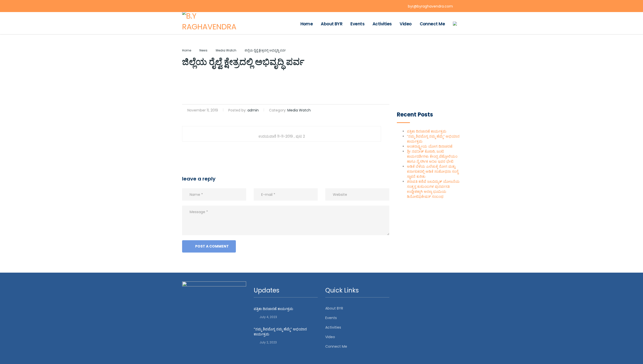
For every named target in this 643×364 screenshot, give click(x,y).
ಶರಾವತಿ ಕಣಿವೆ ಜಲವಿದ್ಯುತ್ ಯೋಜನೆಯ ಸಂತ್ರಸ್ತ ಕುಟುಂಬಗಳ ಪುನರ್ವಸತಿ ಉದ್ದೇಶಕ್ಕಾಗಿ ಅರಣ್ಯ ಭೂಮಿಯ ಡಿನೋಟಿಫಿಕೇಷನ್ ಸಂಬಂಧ (433, 189)
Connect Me (432, 24)
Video (405, 24)
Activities (382, 24)
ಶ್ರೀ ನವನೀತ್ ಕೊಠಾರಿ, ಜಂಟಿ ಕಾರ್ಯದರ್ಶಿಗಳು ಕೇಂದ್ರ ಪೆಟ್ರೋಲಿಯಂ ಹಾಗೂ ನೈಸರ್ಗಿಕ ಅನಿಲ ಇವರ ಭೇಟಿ (432, 156)
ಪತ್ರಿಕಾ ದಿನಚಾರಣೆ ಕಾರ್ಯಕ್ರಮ (426, 131)
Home (306, 24)
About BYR (331, 24)
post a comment (212, 246)
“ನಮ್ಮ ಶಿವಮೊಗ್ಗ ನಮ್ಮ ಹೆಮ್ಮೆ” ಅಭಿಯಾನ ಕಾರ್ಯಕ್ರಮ (280, 332)
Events (357, 24)
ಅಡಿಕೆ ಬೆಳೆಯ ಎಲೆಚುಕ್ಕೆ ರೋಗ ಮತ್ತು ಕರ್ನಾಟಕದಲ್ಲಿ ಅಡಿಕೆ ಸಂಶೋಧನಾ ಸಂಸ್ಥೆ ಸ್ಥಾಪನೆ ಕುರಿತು (432, 171)
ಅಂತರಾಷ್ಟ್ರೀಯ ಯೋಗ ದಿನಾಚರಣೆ (429, 146)
